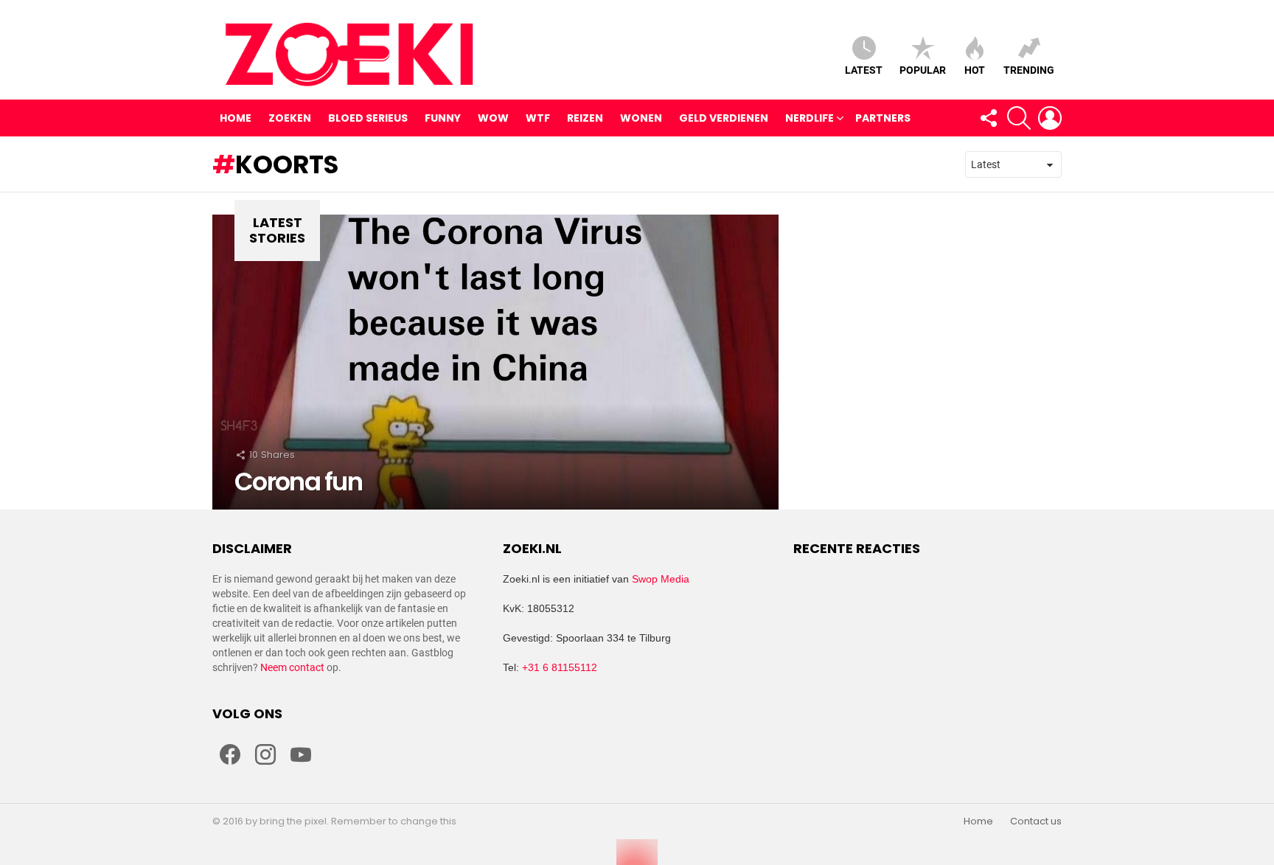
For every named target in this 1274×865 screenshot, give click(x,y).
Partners (883, 118)
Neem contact (292, 667)
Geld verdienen (723, 118)
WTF (538, 118)
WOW (493, 118)
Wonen (641, 118)
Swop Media (660, 579)
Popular (922, 70)
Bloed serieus (368, 118)
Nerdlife (809, 118)
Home (235, 118)
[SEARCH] (1019, 118)
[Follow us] (988, 118)
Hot (974, 70)
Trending (1028, 70)
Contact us (1036, 821)
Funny (443, 118)
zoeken (289, 118)
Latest (864, 70)
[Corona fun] (495, 362)
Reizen (585, 118)
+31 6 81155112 (559, 667)
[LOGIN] (1050, 118)
